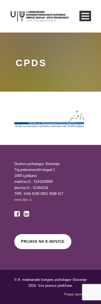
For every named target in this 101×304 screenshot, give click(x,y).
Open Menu (85, 16)
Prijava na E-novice (43, 241)
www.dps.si (23, 200)
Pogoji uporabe (75, 294)
